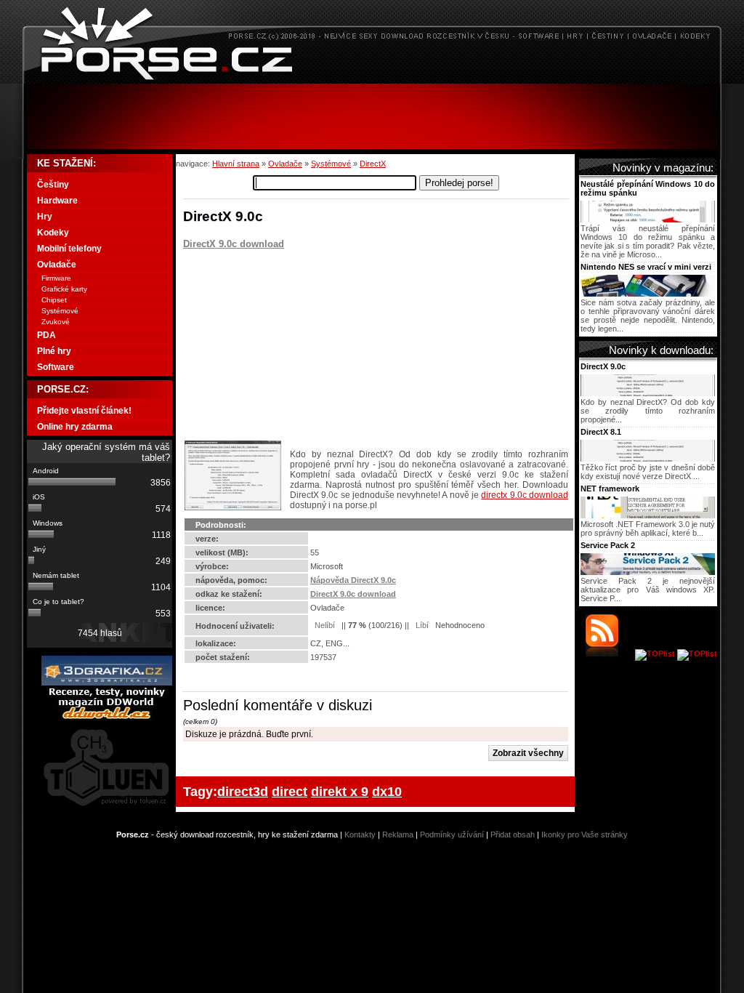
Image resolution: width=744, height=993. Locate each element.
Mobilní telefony (69, 249)
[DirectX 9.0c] (648, 393)
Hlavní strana (235, 163)
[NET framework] (648, 515)
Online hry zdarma (75, 427)
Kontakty (360, 834)
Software (55, 367)
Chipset (54, 300)
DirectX (373, 163)
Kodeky (53, 233)
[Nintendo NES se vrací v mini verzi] (648, 293)
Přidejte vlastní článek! (84, 411)
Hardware (57, 201)
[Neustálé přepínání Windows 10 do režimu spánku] (648, 219)
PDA (46, 335)
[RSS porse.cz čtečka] (609, 653)
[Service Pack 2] (648, 572)
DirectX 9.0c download (233, 243)
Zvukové (55, 322)
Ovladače (285, 163)
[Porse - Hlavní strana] (372, 79)
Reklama (397, 834)
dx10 (387, 791)
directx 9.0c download (524, 495)
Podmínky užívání (452, 834)
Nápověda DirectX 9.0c (353, 580)
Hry (44, 217)
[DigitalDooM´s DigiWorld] (106, 716)
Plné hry (54, 351)
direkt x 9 (339, 791)
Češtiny (53, 185)
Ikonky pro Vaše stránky (584, 834)
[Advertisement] (372, 116)
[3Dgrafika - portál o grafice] (106, 682)
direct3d (242, 791)
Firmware (56, 278)
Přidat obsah (512, 834)
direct (289, 791)
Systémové (331, 163)
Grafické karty (64, 289)
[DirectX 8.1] (648, 458)
